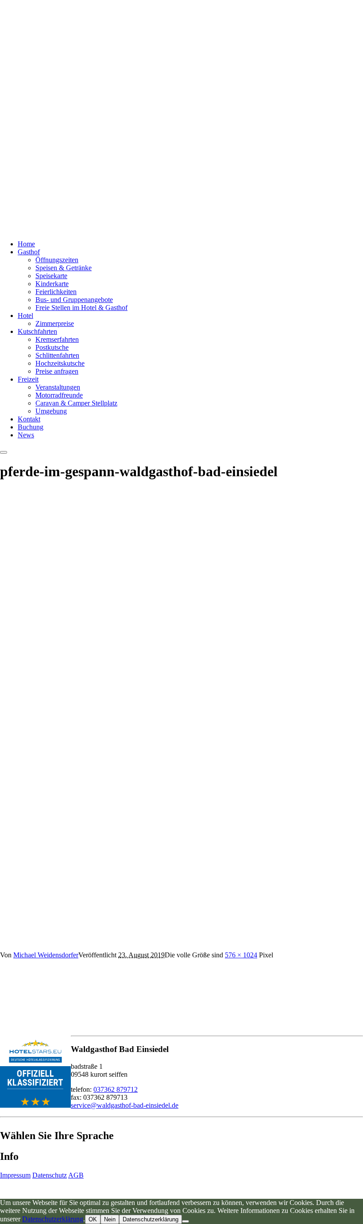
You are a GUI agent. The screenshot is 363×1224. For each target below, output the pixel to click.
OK (93, 1219)
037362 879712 (115, 1089)
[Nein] (185, 1221)
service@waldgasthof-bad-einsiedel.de (124, 1105)
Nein (110, 1219)
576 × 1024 (241, 955)
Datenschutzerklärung (52, 1219)
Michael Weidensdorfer (45, 955)
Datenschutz (49, 1175)
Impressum (15, 1175)
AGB (76, 1175)
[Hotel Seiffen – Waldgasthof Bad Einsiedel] (110, 229)
